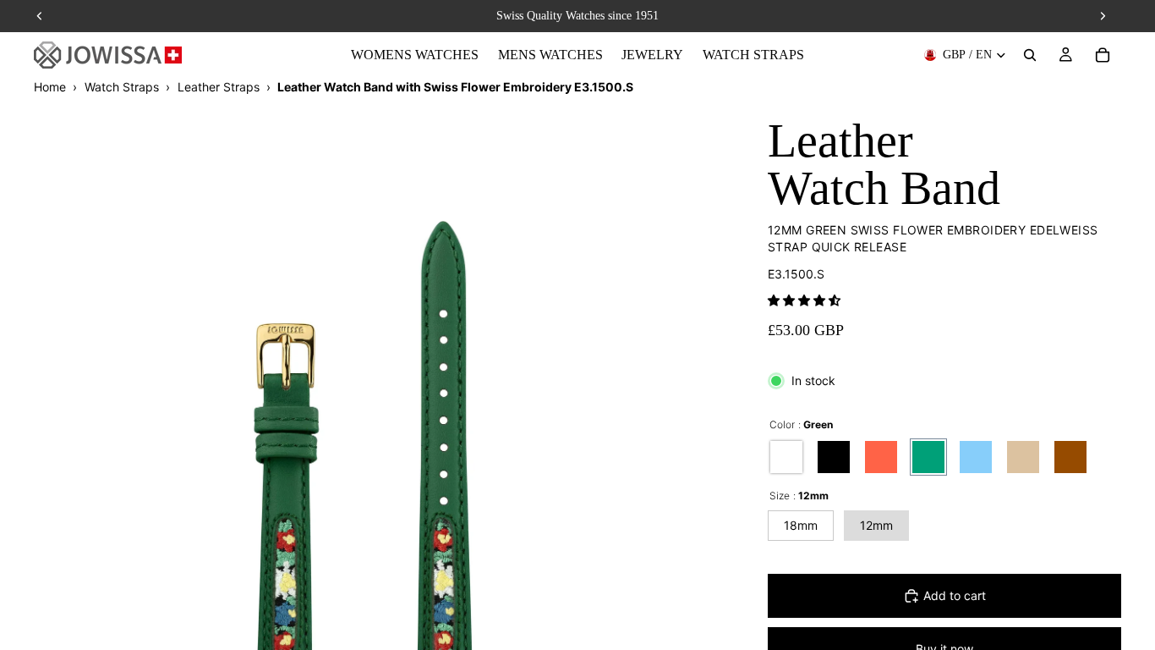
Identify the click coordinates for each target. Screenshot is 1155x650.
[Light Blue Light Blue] (975, 457)
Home (50, 87)
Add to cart (954, 595)
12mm (876, 525)
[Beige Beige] (1023, 457)
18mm (801, 525)
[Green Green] (928, 457)
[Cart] (1102, 55)
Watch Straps (122, 87)
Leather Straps (219, 87)
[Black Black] (833, 457)
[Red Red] (881, 457)
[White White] (786, 457)
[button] (804, 300)
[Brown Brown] (1070, 457)
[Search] (1029, 55)
